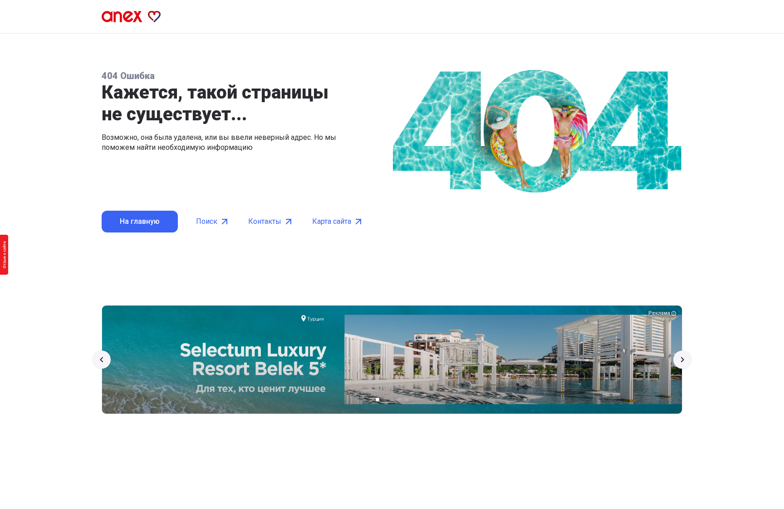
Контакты (264, 221)
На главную (140, 221)
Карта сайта (331, 221)
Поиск (206, 221)
